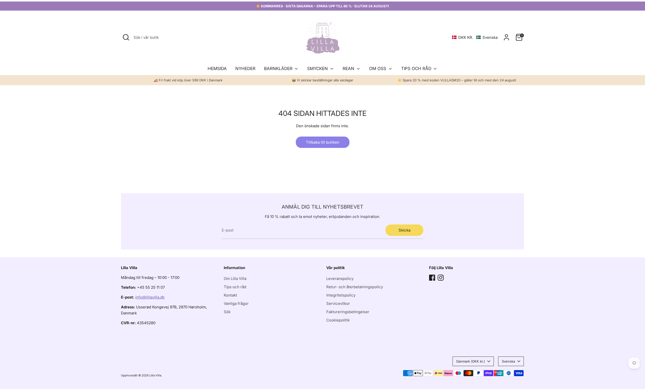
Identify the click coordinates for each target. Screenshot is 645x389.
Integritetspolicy (341, 295)
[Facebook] (432, 278)
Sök (227, 311)
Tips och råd (235, 286)
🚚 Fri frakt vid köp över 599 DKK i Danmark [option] (188, 80)
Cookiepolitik (338, 320)
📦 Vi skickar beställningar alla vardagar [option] (322, 80)
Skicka (404, 230)
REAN (349, 68)
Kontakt (230, 295)
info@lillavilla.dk (150, 297)
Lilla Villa (155, 375)
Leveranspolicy (339, 278)
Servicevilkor (338, 303)
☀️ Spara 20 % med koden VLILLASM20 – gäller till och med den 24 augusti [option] (457, 80)
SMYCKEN (318, 68)
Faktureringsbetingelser (347, 311)
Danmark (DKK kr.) (470, 361)
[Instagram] (441, 278)
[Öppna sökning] (126, 37)
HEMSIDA (217, 68)
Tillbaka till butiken (322, 142)
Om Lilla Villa (235, 278)
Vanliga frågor (236, 303)
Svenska (508, 361)
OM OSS (378, 68)
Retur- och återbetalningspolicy (354, 286)
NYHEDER (245, 68)
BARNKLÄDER (279, 68)
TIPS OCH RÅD (417, 68)
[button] (474, 37)
